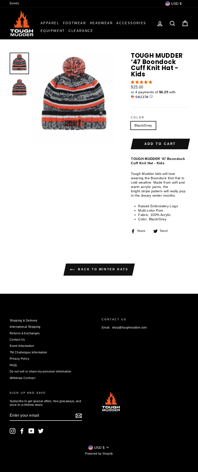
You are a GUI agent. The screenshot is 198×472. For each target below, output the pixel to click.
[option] (74, 98)
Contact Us (17, 339)
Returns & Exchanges (25, 333)
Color (137, 117)
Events (14, 3)
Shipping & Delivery (23, 320)
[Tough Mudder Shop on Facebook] (22, 431)
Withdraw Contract (22, 378)
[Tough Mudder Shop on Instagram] (12, 431)
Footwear (74, 23)
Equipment (53, 31)
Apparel (50, 23)
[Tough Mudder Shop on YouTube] (31, 431)
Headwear (101, 23)
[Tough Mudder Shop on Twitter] (41, 431)
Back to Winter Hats (102, 269)
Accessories (131, 23)
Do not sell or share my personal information (40, 371)
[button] (142, 82)
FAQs (13, 365)
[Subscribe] (79, 416)
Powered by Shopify (99, 453)
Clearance (81, 31)
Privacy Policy (19, 358)
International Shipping (25, 327)
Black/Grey (143, 125)
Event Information (22, 346)
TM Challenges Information (28, 352)
